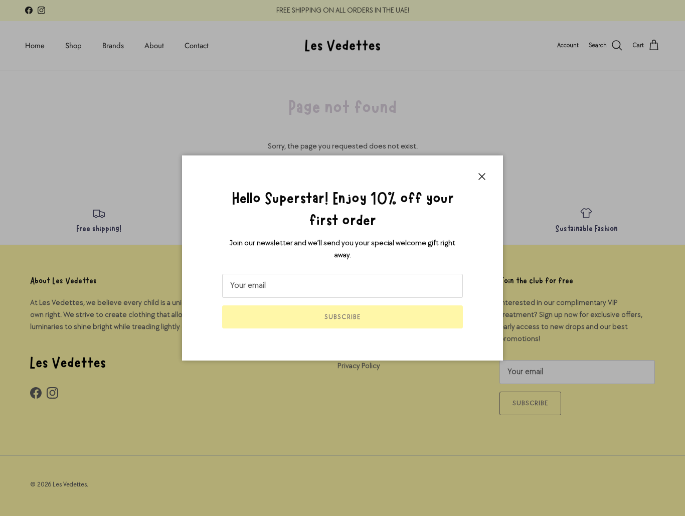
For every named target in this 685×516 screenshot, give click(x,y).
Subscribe (342, 317)
